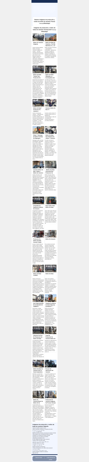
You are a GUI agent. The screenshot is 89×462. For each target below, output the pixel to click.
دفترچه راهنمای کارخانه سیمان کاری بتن (40, 450)
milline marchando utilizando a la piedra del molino (43, 429)
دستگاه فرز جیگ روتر (36, 449)
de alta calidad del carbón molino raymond (41, 439)
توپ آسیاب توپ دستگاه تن (37, 445)
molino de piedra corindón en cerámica (40, 451)
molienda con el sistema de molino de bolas (41, 435)
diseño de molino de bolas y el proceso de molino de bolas (44, 433)
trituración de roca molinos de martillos (40, 436)
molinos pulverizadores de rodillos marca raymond (42, 448)
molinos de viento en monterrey (39, 446)
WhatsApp (47, 23)
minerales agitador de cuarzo (38, 443)
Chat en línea (38, 457)
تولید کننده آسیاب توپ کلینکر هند (38, 444)
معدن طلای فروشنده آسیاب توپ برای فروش (41, 441)
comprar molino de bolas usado (39, 440)
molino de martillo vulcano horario (39, 427)
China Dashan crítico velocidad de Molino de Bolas (43, 434)
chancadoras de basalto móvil (38, 438)
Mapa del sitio (35, 453)
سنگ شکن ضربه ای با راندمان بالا (38, 430)
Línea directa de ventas (51, 458)
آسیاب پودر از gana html (37, 431)
